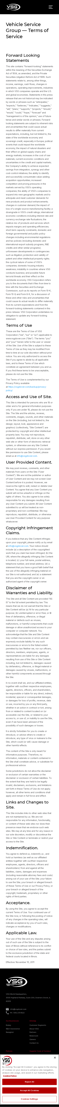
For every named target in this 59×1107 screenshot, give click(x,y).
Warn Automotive (13, 1029)
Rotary (8, 1025)
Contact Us (34, 1043)
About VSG (34, 1029)
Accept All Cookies (29, 1090)
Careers (32, 1039)
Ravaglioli (10, 1032)
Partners (32, 1032)
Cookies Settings (29, 1099)
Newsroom (33, 1036)
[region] (29, 1079)
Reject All (29, 1082)
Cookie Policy (10, 1076)
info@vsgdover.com (27, 456)
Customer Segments (37, 1025)
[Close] (55, 1057)
